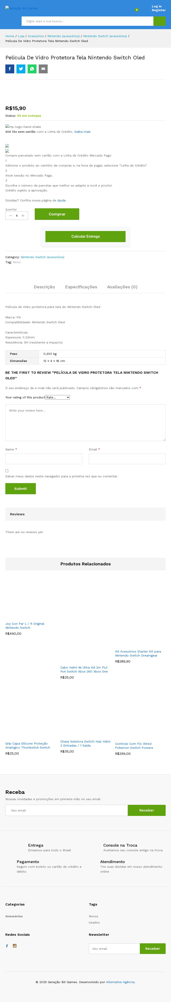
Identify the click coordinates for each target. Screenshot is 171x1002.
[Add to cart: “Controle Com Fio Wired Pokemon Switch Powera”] (134, 736)
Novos (93, 916)
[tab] (44, 289)
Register (159, 10)
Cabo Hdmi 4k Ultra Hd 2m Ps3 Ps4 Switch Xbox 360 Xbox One (84, 669)
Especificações (81, 287)
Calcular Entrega (85, 236)
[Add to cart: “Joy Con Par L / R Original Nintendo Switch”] (24, 616)
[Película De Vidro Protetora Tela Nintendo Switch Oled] (9, 68)
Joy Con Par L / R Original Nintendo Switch (24, 625)
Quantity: (11, 209)
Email (94, 449)
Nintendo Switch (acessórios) (42, 257)
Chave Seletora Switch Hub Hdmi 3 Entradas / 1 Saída (85, 743)
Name (11, 449)
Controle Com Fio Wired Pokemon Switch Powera (134, 745)
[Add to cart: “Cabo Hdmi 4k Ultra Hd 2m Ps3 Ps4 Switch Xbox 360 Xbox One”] (79, 660)
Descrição (44, 287)
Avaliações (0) (122, 287)
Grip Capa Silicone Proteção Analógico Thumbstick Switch (27, 745)
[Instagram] (15, 946)
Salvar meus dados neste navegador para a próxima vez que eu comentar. (61, 476)
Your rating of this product (25, 397)
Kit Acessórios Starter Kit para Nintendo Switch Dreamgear (138, 653)
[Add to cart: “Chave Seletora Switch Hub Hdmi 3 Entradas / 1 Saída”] (79, 734)
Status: (10, 115)
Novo (17, 262)
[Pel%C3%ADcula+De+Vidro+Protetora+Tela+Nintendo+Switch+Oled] (20, 68)
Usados (94, 922)
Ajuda (61, 200)
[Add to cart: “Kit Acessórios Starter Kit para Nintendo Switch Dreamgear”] (134, 644)
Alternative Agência (120, 982)
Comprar (57, 214)
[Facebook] (7, 946)
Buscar (159, 21)
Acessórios (14, 916)
